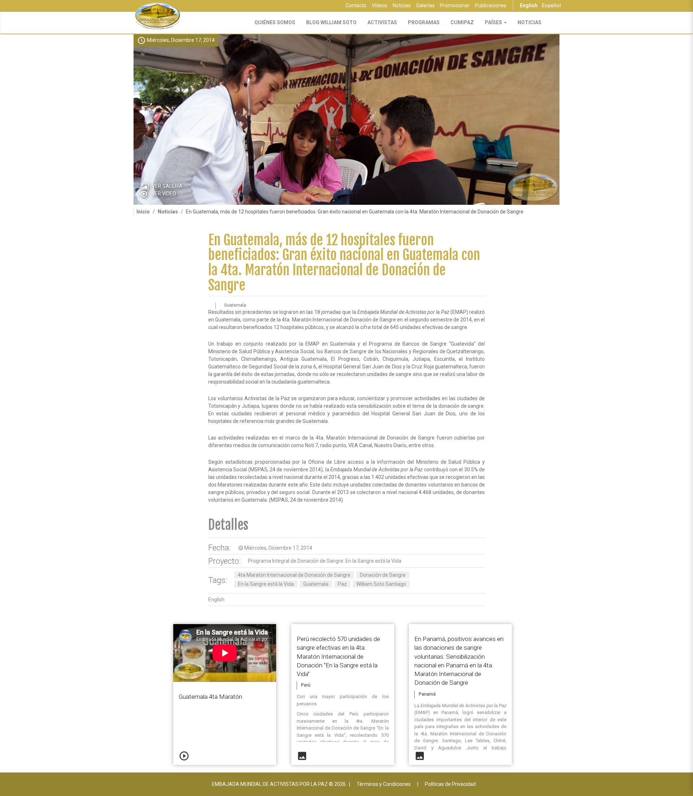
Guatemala (315, 584)
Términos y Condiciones (384, 784)
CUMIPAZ (462, 22)
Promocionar (455, 5)
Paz (342, 584)
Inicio (143, 212)
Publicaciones (490, 5)
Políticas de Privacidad (450, 784)
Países (494, 22)
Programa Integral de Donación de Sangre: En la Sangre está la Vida (324, 561)
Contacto (355, 5)
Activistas (382, 22)
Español (551, 5)
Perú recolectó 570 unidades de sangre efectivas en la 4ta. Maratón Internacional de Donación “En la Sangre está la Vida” (338, 656)
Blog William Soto (331, 22)
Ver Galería (167, 186)
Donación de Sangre (383, 575)
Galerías (425, 5)
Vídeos (379, 5)
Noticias (402, 5)
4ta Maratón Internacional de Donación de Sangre (294, 575)
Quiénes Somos (274, 22)
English (528, 5)
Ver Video (164, 193)
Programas (424, 22)
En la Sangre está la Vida (266, 584)
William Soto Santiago (381, 584)
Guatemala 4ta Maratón (210, 696)
